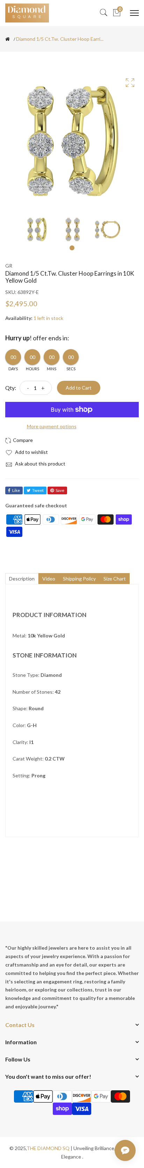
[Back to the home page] (7, 39)
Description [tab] (22, 579)
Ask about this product (39, 464)
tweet (38, 490)
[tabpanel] (37, 229)
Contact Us (20, 1024)
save (60, 490)
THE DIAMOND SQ (48, 1148)
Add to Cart (79, 388)
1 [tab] (72, 247)
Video (48, 579)
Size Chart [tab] (114, 579)
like (16, 490)
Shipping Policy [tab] (79, 579)
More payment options (52, 426)
